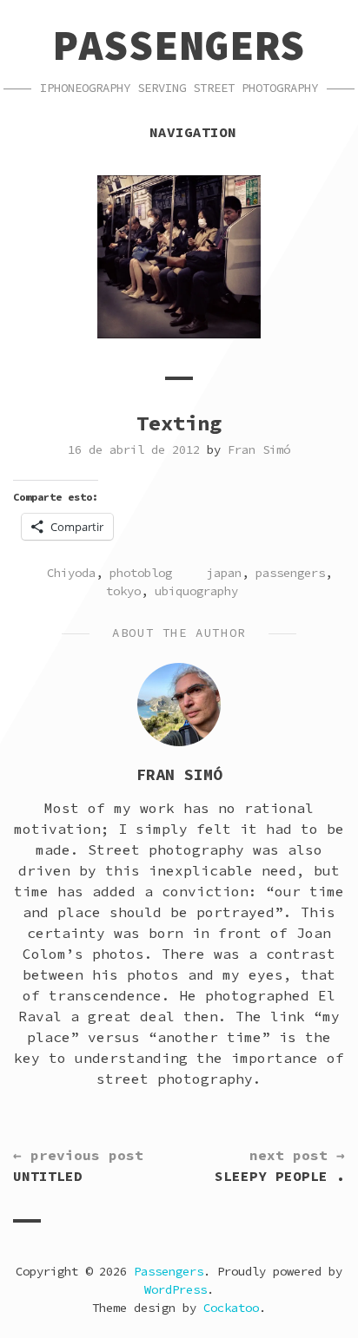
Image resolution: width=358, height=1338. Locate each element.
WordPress (175, 1289)
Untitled (78, 1165)
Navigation (192, 132)
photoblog (140, 572)
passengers (290, 572)
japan (224, 572)
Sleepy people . (280, 1165)
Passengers (179, 45)
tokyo (123, 591)
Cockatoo (231, 1307)
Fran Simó (259, 449)
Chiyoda (71, 572)
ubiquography (196, 591)
